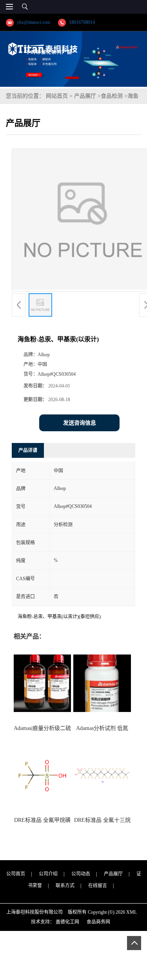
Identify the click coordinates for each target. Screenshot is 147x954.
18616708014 (82, 22)
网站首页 (57, 96)
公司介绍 (48, 874)
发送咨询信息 (79, 423)
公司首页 (15, 874)
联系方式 (65, 885)
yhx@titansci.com (33, 22)
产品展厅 (85, 96)
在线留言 (97, 885)
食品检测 (112, 96)
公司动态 (80, 874)
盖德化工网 (67, 922)
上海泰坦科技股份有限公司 (34, 912)
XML (131, 912)
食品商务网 (98, 922)
